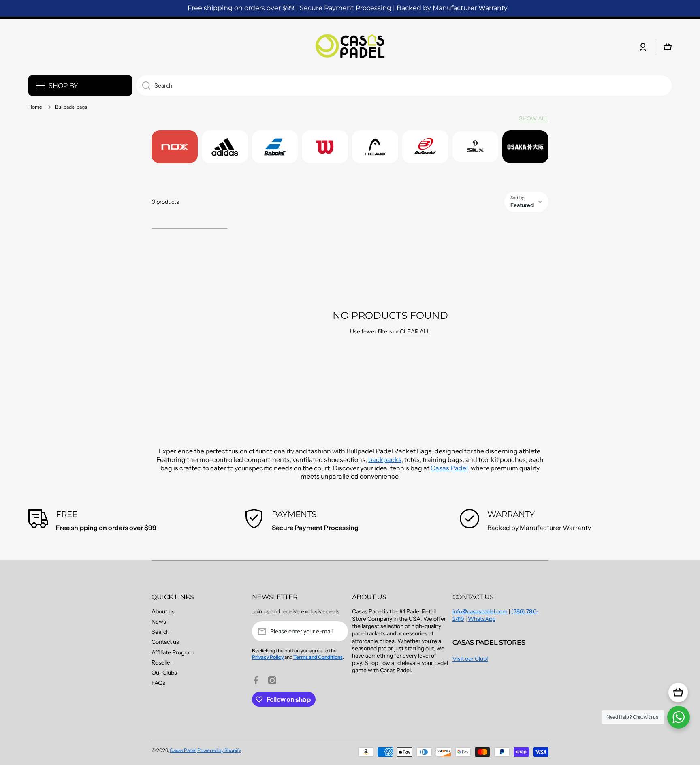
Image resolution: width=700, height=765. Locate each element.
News (159, 621)
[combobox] (404, 85)
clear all (415, 331)
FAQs (158, 682)
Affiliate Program (173, 652)
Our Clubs (164, 672)
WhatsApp (481, 618)
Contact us (165, 641)
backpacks (384, 459)
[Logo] (350, 47)
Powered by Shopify (219, 750)
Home (35, 107)
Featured (522, 205)
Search (160, 631)
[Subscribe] (338, 631)
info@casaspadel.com (480, 611)
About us (163, 611)
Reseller (162, 662)
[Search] (143, 85)
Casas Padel (449, 468)
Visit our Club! (470, 658)
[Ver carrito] (678, 692)
